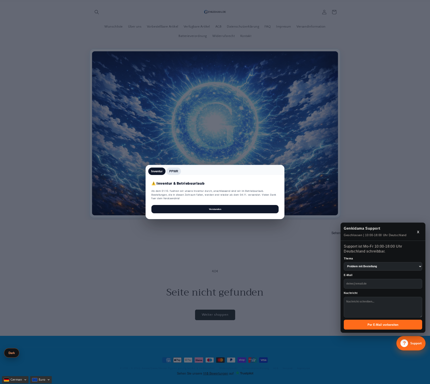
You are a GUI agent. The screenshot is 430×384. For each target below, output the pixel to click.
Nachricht (350, 293)
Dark (12, 353)
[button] (15, 379)
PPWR (173, 171)
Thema (348, 258)
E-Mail (348, 275)
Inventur (157, 171)
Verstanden (215, 209)
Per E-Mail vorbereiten (383, 324)
